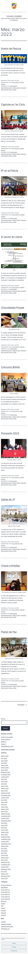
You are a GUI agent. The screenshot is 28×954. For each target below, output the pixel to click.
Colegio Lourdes (14, 16)
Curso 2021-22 (5, 889)
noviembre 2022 (5, 839)
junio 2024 (4, 800)
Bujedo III (3, 741)
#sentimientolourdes (6, 88)
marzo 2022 (4, 855)
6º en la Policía (9, 170)
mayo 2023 (4, 825)
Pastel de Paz (9, 631)
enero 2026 (4, 770)
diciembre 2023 (5, 814)
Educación (23, 88)
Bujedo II (3, 744)
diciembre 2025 (5, 772)
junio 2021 (4, 871)
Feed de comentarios (7, 926)
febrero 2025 (5, 788)
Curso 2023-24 (5, 894)
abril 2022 (4, 853)
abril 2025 (4, 784)
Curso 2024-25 (5, 896)
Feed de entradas (6, 924)
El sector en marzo (11, 236)
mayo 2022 (4, 850)
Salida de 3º (8, 499)
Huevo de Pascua (11, 48)
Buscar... (3, 719)
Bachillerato (4, 887)
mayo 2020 (4, 878)
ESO (21, 411)
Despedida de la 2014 (7, 746)
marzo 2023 (4, 830)
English (3, 903)
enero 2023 (4, 834)
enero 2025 (4, 790)
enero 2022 (4, 860)
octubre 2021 (5, 867)
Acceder (3, 922)
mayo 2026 (4, 760)
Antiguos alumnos (6, 885)
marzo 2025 (4, 786)
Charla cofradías (10, 565)
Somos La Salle (12, 89)
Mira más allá (4, 89)
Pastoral (3, 913)
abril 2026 (4, 763)
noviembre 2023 (5, 816)
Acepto (14, 943)
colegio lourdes (16, 88)
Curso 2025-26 (5, 899)
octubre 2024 (5, 797)
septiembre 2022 (6, 844)
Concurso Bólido (10, 367)
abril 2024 (4, 804)
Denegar (14, 947)
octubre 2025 (5, 777)
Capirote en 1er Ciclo (13, 104)
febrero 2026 (5, 767)
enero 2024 (4, 811)
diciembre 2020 (5, 876)
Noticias (3, 84)
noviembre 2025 (5, 774)
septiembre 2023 (6, 820)
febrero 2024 (5, 809)
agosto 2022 (4, 846)
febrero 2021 (4, 874)
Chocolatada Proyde (12, 307)
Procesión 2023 (10, 433)
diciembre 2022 (5, 837)
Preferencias (14, 950)
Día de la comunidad (7, 737)
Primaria (3, 216)
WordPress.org (5, 928)
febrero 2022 (5, 857)
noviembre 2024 (6, 795)
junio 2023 (4, 823)
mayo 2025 (4, 781)
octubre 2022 (5, 841)
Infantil (22, 82)
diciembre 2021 (5, 862)
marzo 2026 (4, 765)
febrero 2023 (5, 832)
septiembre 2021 (6, 869)
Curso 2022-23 (16, 82)
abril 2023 (4, 827)
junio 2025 (4, 779)
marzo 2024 (4, 807)
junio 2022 (4, 848)
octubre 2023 (5, 818)
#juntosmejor (13, 86)
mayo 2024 (4, 802)
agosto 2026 (4, 756)
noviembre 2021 (5, 864)
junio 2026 (4, 758)
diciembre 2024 (5, 793)
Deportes (3, 901)
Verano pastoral (5, 739)
